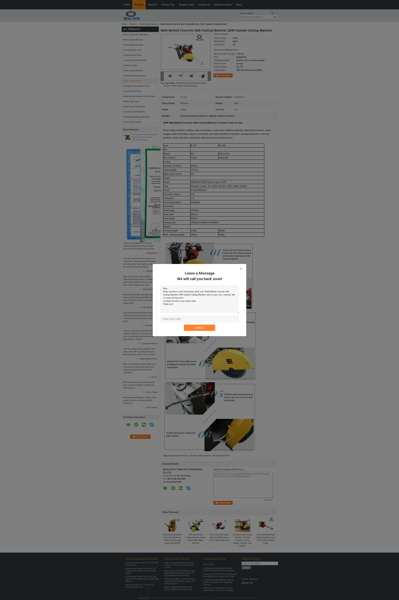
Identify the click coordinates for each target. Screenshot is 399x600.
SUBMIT (200, 327)
